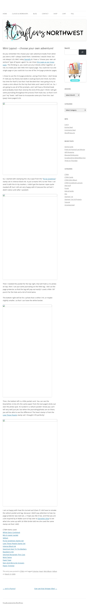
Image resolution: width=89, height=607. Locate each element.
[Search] (82, 52)
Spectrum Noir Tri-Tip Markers (15, 549)
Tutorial (67, 202)
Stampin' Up (69, 197)
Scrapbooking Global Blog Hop (75, 158)
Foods (67, 188)
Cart (64, 14)
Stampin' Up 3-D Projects (73, 199)
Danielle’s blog (43, 518)
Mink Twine (7, 557)
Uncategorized (70, 205)
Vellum (5, 538)
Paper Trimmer (8, 566)
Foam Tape (7, 560)
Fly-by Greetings (49, 179)
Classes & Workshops (20, 14)
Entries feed (69, 127)
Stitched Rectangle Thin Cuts (14, 555)
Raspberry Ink (8, 552)
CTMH (22, 571)
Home (5, 14)
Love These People (10, 415)
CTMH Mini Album (71, 180)
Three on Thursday (71, 161)
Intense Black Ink (9, 546)
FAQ (72, 14)
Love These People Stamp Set (14, 543)
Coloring (35, 571)
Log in (67, 125)
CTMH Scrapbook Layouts (74, 183)
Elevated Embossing (71, 155)
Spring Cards (69, 147)
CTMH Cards (69, 177)
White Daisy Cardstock (11, 532)
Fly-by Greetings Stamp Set (13, 541)
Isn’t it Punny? (9, 588)
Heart (41, 571)
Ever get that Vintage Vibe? (45, 588)
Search (67, 48)
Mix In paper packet (10, 535)
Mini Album (48, 571)
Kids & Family (69, 191)
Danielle (27, 59)
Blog (35, 14)
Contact (45, 14)
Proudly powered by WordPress (13, 603)
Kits (66, 194)
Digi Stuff (68, 186)
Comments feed (70, 130)
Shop (55, 14)
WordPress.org (70, 133)
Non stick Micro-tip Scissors (13, 563)
